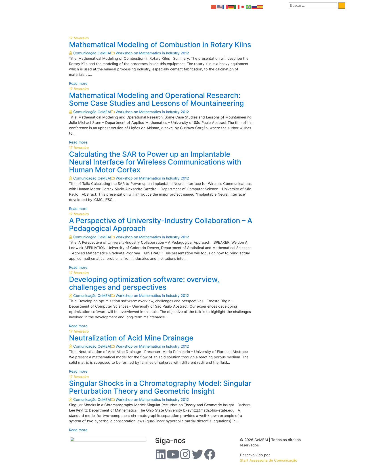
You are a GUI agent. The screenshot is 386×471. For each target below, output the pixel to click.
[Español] (260, 6)
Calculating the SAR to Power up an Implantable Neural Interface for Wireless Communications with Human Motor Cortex (155, 162)
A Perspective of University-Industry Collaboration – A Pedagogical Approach (160, 224)
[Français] (225, 6)
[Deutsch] (231, 6)
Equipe (265, 21)
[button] (195, 21)
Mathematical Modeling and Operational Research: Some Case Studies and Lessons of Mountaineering (156, 99)
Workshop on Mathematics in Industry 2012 (152, 53)
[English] (219, 6)
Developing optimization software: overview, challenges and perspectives (144, 283)
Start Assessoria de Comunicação (268, 460)
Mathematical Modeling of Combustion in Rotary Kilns (160, 44)
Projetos (285, 21)
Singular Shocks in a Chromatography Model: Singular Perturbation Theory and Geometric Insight (160, 387)
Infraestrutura (330, 21)
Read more (78, 83)
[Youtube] (172, 454)
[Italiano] (237, 6)
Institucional (193, 21)
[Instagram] (185, 454)
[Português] (249, 6)
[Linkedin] (160, 454)
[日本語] (243, 6)
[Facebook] (209, 454)
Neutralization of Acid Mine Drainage (131, 338)
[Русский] (254, 6)
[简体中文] (214, 6)
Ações (304, 21)
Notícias (243, 21)
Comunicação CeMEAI (92, 53)
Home (172, 21)
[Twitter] (197, 454)
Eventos (220, 21)
